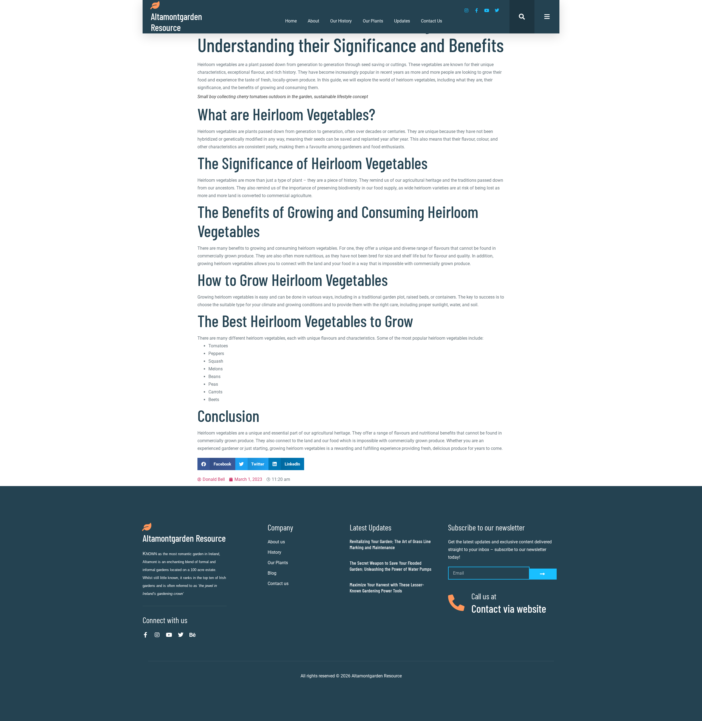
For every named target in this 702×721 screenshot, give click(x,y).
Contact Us (431, 21)
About (313, 21)
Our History (341, 21)
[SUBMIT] (543, 574)
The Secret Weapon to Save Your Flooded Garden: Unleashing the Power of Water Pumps (390, 566)
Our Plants (373, 21)
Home (291, 21)
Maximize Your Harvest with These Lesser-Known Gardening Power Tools (387, 587)
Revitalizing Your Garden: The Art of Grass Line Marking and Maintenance (390, 544)
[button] (216, 464)
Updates (402, 21)
